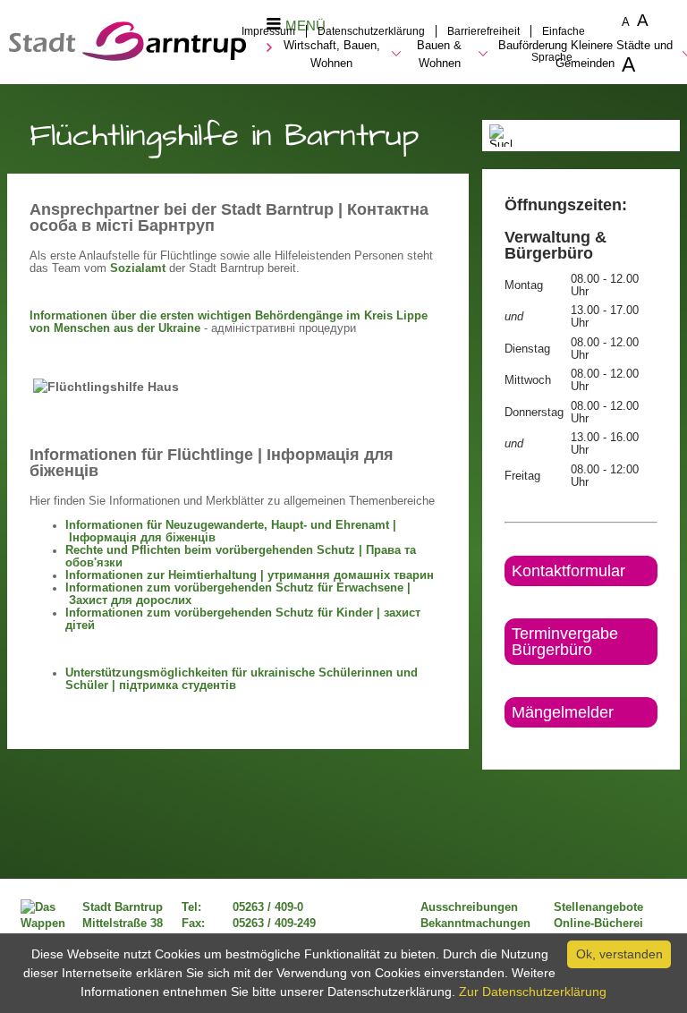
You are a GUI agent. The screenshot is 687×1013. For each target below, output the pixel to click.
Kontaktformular (568, 571)
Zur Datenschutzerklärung (532, 991)
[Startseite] (127, 56)
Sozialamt (137, 268)
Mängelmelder (563, 712)
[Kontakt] (506, 742)
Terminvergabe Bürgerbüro (565, 642)
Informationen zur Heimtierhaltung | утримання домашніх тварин (249, 575)
